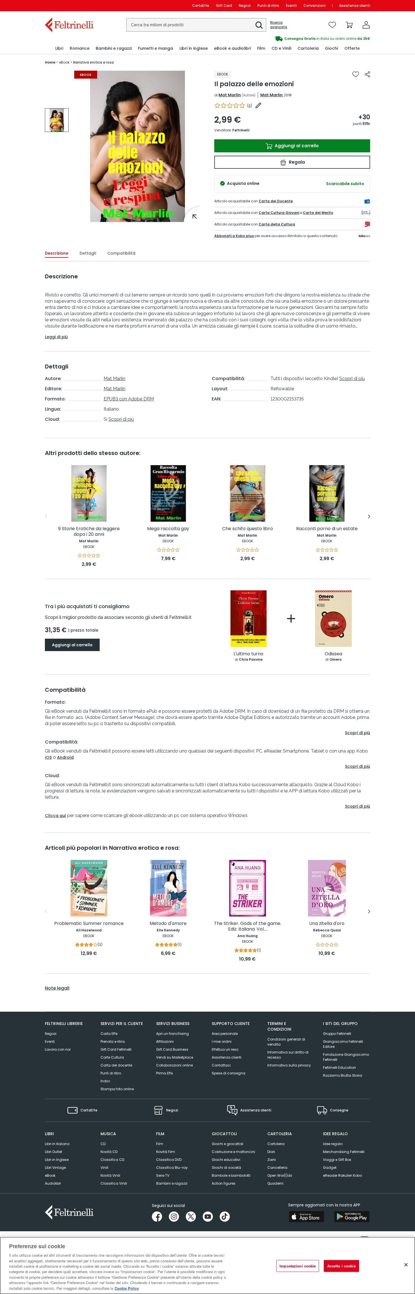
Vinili (104, 1167)
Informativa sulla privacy (289, 1065)
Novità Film (165, 1151)
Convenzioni (314, 5)
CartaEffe (200, 5)
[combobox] (196, 25)
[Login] (366, 25)
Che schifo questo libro (247, 529)
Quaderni (275, 1183)
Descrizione (56, 253)
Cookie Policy (127, 1288)
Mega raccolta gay (168, 529)
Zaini (271, 1159)
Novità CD (109, 1151)
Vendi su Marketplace (174, 1057)
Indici (105, 1081)
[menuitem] (59, 48)
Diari (271, 1151)
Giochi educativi (226, 1159)
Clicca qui (55, 815)
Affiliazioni (165, 1041)
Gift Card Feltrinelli (116, 1049)
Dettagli (88, 253)
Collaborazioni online (174, 1065)
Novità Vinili (110, 1175)
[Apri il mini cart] (349, 25)
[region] (207, 1265)
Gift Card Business (172, 1049)
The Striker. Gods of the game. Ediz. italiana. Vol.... (247, 926)
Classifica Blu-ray (172, 1167)
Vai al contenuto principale (68, 5)
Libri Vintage (55, 1167)
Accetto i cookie (341, 1266)
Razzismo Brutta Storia (342, 1075)
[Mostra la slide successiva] (369, 516)
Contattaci (221, 1065)
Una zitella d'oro (326, 924)
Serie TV (162, 1175)
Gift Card (224, 5)
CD (103, 1143)
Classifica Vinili (114, 1183)
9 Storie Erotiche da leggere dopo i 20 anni (89, 531)
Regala (296, 162)
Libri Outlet (53, 1151)
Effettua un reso (225, 1049)
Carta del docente (116, 1065)
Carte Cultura (112, 1057)
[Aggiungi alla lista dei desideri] (355, 74)
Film (159, 1143)
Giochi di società (226, 1167)
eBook (50, 1175)
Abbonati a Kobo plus (234, 235)
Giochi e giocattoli (227, 1143)
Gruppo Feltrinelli (337, 1033)
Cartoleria (276, 1143)
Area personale (225, 1033)
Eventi (291, 5)
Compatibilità (121, 253)
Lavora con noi (58, 1049)
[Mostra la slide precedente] (46, 516)
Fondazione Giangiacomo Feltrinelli (346, 1057)
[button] (259, 25)
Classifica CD (112, 1159)
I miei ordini (221, 1041)
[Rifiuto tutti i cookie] (406, 1265)
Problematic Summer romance (89, 924)
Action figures (223, 1183)
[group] (288, 39)
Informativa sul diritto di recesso (288, 1055)
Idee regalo (332, 1143)
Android (65, 757)
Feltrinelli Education (339, 1067)
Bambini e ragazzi (171, 1183)
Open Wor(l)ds (279, 1175)
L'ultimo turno (248, 654)
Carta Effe (109, 1033)
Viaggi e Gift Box (337, 1159)
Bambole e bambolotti (231, 1175)
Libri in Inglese (57, 1159)
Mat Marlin (230, 95)
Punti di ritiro (268, 5)
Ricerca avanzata (278, 24)
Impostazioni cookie (297, 1266)
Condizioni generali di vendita (286, 1042)
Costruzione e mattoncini (233, 1151)
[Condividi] (367, 74)
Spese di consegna (228, 1073)
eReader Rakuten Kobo (342, 1175)
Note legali (57, 988)
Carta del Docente (276, 201)
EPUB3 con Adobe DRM (129, 399)
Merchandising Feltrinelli (343, 1151)
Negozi (245, 5)
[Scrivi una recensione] (258, 105)
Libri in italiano (57, 1143)
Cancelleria (277, 1167)
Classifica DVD (169, 1159)
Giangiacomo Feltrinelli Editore (343, 1044)
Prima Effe (164, 1073)
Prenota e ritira (113, 1041)
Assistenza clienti (354, 5)
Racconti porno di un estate (327, 529)
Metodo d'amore (168, 924)
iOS (48, 757)
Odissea (333, 654)
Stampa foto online (117, 1089)
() (249, 105)
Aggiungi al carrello (296, 146)
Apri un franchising (172, 1033)
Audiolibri (53, 1183)
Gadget (330, 1167)
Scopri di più (121, 419)
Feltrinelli (240, 130)
